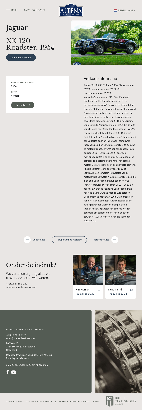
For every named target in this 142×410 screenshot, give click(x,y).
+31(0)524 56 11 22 (16, 283)
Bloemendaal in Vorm (90, 401)
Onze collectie (34, 10)
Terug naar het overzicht (69, 239)
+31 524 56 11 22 (84, 293)
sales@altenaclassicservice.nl (21, 287)
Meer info (21, 105)
